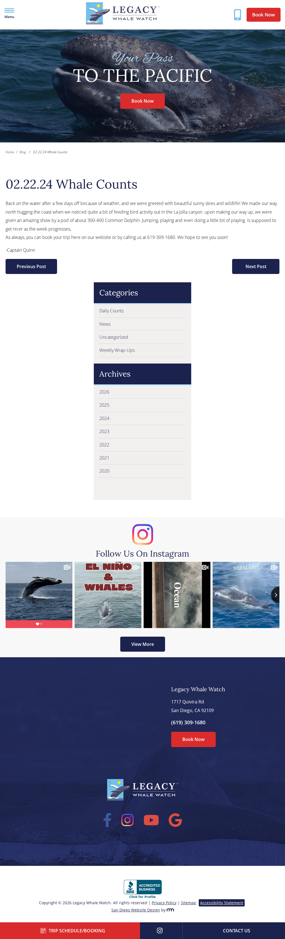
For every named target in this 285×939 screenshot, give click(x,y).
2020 (104, 471)
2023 (104, 431)
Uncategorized (113, 337)
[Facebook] (107, 819)
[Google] (175, 819)
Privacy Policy (164, 902)
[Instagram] (128, 819)
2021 (104, 458)
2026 (104, 392)
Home (10, 152)
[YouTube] (151, 819)
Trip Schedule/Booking (77, 931)
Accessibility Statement (221, 902)
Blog (22, 152)
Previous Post (31, 266)
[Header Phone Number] (237, 14)
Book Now (263, 14)
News (104, 324)
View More (142, 644)
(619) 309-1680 (188, 722)
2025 (104, 405)
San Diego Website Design (135, 910)
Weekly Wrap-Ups (117, 350)
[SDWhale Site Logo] (123, 23)
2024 (104, 418)
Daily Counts (111, 311)
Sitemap (188, 902)
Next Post (255, 266)
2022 (104, 445)
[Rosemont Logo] (170, 910)
